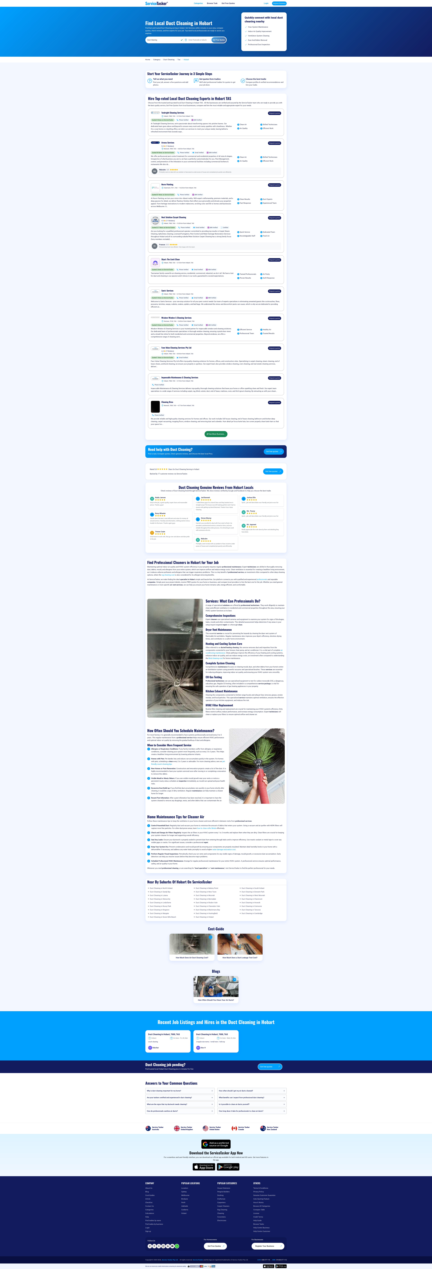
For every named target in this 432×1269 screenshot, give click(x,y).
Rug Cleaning (222, 1210)
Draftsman (221, 1199)
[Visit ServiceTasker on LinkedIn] (168, 1246)
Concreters (221, 1217)
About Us (148, 1188)
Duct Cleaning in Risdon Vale (206, 903)
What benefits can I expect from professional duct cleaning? (241, 1098)
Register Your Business (264, 1246)
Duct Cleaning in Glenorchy (160, 899)
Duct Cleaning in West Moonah (253, 895)
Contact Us (149, 1206)
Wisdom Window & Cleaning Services (176, 318)
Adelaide (184, 1206)
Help (147, 1217)
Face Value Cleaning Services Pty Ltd (176, 347)
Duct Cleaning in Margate (159, 913)
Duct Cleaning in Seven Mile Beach (163, 917)
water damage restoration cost (224, 850)
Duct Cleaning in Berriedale (206, 899)
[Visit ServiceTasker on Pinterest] (154, 1246)
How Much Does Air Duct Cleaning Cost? (192, 958)
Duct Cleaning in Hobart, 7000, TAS (164, 1034)
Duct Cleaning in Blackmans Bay (208, 910)
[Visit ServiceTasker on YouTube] (172, 1246)
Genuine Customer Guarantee (264, 1195)
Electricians (221, 1221)
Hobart (184, 1213)
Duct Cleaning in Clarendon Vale (208, 906)
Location (184, 1188)
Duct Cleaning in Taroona (251, 910)
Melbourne (185, 1195)
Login (266, 3)
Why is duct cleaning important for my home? (164, 1091)
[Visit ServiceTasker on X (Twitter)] (159, 1246)
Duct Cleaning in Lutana (159, 895)
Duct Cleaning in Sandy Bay (160, 892)
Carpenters (221, 1203)
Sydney (184, 1192)
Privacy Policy (258, 1192)
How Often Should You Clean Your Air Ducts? (216, 1000)
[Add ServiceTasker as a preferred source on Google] (216, 1144)
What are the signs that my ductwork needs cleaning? (167, 1104)
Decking (220, 1195)
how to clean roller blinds (206, 828)
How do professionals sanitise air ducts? (162, 1111)
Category (156, 60)
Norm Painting (167, 184)
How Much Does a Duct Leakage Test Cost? (240, 958)
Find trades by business (154, 1224)
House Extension (223, 1188)
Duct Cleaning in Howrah (251, 903)
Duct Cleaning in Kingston (159, 910)
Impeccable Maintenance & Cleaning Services (179, 377)
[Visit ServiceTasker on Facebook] (150, 1246)
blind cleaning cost (215, 658)
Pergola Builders (223, 1192)
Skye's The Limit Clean (170, 259)
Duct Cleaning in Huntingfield (206, 913)
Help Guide (257, 1221)
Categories (149, 1210)
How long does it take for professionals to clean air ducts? (241, 1111)
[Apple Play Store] (204, 1167)
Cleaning (220, 1213)
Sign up (148, 1231)
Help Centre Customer (261, 1231)
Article (147, 1199)
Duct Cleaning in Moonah (205, 895)
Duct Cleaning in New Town (206, 892)
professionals (262, 579)
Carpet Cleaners (223, 1206)
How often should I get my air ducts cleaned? (236, 1091)
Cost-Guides (150, 1195)
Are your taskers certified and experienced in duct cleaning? (169, 1098)
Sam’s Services (167, 290)
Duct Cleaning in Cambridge (252, 913)
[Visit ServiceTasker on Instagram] (163, 1246)
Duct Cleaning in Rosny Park (160, 906)
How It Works (258, 1203)
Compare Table (259, 1210)
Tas (179, 60)
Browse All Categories (261, 1206)
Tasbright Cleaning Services (172, 112)
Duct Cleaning (168, 60)
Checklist (148, 1203)
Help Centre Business (261, 1228)
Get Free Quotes (214, 1246)
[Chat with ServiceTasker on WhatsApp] (177, 1246)
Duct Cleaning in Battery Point (207, 888)
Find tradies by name (153, 1221)
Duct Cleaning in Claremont (252, 899)
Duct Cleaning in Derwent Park (253, 892)
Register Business (279, 3)
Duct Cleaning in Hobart (205, 917)
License (256, 1213)
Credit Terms (258, 1217)
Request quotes (274, 113)
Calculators (149, 1213)
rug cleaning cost (168, 575)
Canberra (184, 1210)
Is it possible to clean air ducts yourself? (234, 1104)
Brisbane (184, 1199)
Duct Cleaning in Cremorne (252, 906)
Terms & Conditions (260, 1188)
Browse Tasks (258, 1224)
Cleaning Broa (167, 402)
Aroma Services (167, 142)
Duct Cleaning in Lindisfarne (160, 903)
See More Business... (216, 434)
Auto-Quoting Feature (261, 1199)
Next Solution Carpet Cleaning (173, 217)
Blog (147, 1192)
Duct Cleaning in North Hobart (161, 888)
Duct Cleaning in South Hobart (253, 888)
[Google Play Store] (228, 1167)
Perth (183, 1203)
